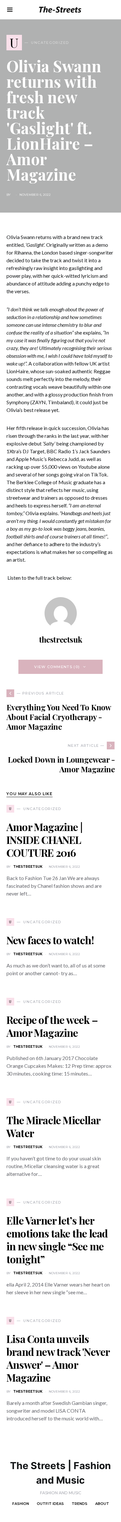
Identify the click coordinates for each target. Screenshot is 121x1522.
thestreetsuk (60, 639)
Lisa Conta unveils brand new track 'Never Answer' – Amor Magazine (57, 1358)
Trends (79, 1503)
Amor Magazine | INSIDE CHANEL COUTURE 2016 (44, 839)
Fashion (20, 1503)
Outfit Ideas (50, 1503)
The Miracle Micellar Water (53, 1126)
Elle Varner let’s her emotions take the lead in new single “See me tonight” (57, 1239)
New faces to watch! (50, 940)
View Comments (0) (57, 667)
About (102, 1503)
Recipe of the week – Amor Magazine (52, 1026)
